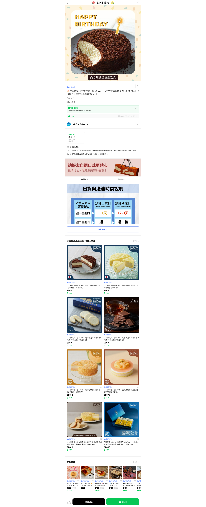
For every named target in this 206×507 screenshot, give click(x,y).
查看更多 (101, 229)
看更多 (135, 241)
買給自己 (89, 502)
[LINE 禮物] (103, 2)
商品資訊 (84, 179)
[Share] (137, 86)
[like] (101, 282)
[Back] (67, 2)
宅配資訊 (121, 179)
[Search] (138, 2)
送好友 (124, 502)
